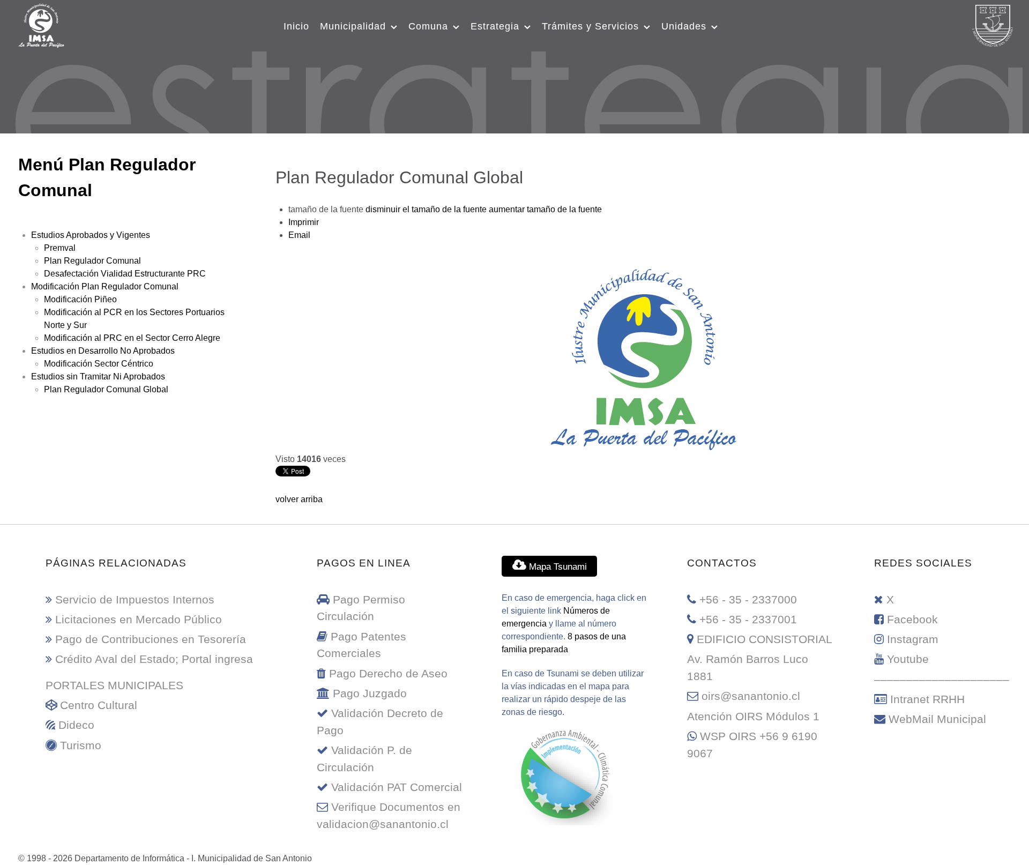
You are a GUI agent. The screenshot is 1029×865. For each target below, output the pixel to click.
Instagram (912, 639)
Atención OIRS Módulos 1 (753, 716)
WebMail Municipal (937, 719)
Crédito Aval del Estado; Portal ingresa (154, 659)
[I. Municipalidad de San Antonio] (41, 24)
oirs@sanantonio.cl (751, 696)
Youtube (908, 659)
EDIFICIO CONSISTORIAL (764, 639)
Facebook (912, 619)
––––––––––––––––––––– (941, 679)
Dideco (76, 725)
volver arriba (299, 499)
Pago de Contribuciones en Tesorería (150, 639)
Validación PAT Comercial (396, 787)
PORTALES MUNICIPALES (114, 685)
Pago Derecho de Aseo (388, 673)
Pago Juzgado (370, 693)
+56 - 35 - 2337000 (748, 599)
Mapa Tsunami (556, 566)
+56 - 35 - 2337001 (748, 619)
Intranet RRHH (927, 699)
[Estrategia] (515, 90)
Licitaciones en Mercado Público (138, 619)
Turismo (80, 745)
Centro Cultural (98, 705)
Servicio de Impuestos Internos (134, 599)
